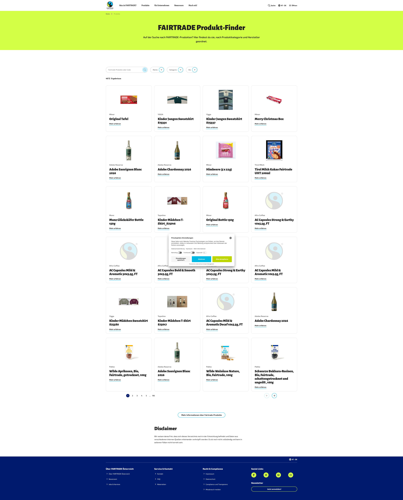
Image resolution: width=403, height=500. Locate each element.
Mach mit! (193, 5)
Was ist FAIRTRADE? (127, 5)
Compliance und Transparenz (217, 484)
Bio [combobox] (189, 70)
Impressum (210, 474)
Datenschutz (210, 479)
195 (153, 396)
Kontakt (160, 474)
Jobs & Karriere (114, 484)
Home (108, 14)
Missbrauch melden (213, 489)
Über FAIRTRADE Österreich (119, 474)
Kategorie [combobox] (173, 70)
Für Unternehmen (161, 5)
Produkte (145, 5)
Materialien (161, 484)
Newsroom (179, 5)
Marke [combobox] (155, 70)
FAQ (158, 479)
